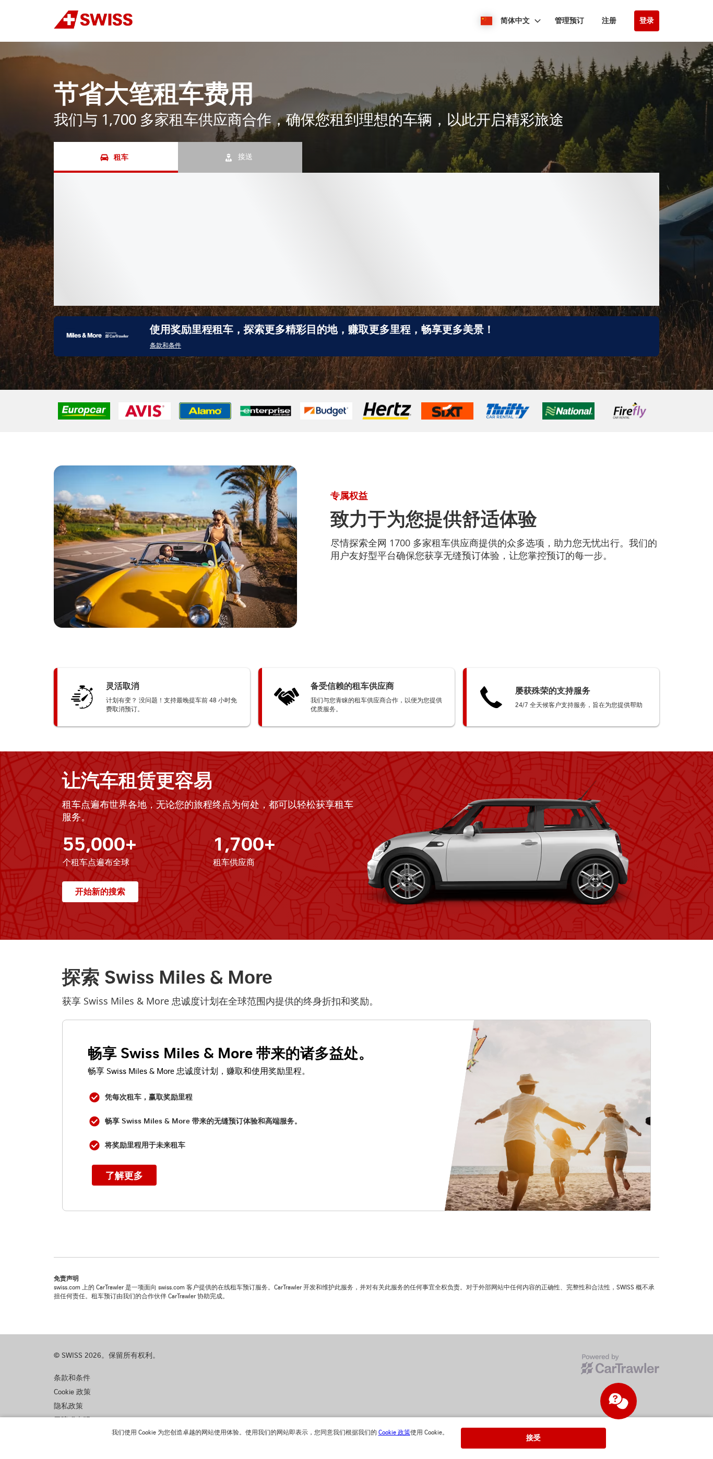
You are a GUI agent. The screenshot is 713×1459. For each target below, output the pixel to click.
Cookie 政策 (394, 1432)
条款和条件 (165, 345)
